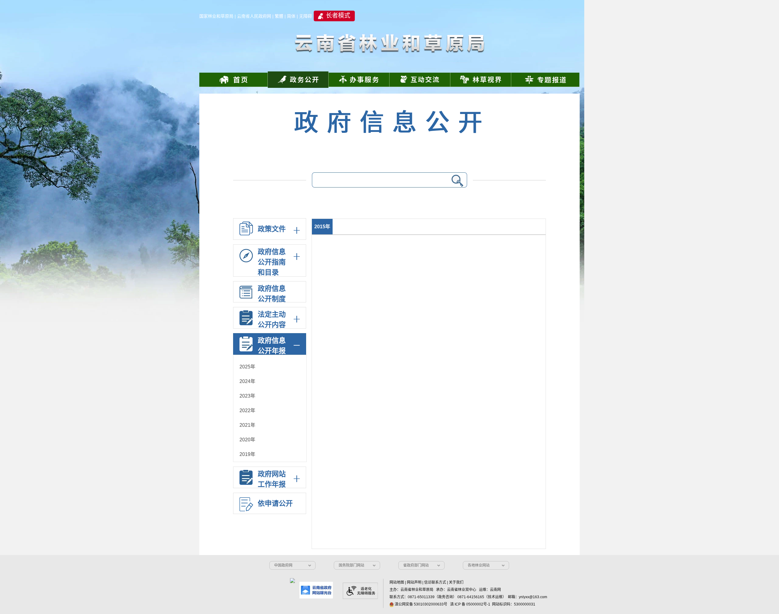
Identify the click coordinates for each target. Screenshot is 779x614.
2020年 (247, 439)
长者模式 (338, 15)
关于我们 (456, 582)
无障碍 (305, 16)
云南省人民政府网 (254, 16)
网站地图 (397, 582)
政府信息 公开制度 (272, 293)
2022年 (247, 410)
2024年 (247, 381)
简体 (291, 16)
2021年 (247, 425)
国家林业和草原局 (216, 16)
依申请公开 (275, 503)
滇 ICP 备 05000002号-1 (470, 604)
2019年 (247, 454)
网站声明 (414, 582)
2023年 (247, 395)
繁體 (279, 16)
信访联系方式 (435, 582)
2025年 (247, 366)
